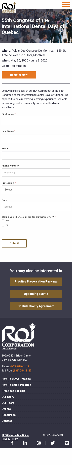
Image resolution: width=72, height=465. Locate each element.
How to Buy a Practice (16, 378)
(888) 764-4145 (22, 370)
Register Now (18, 74)
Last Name (8, 131)
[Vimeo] (65, 443)
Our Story (8, 396)
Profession (9, 183)
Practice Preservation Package (36, 281)
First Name (8, 114)
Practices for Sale (13, 390)
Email (5, 148)
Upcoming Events (36, 294)
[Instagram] (37, 443)
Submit (14, 243)
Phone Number (10, 165)
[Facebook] (11, 443)
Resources (9, 414)
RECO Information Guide (15, 435)
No (6, 225)
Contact (7, 420)
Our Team (8, 402)
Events (6, 408)
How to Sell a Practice (16, 384)
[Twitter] (51, 443)
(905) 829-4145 (19, 366)
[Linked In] (24, 443)
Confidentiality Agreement (36, 306)
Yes (7, 220)
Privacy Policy (10, 439)
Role (4, 200)
